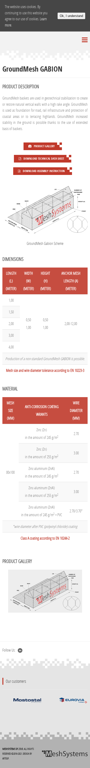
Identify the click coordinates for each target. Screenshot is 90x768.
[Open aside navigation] (84, 40)
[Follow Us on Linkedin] (20, 650)
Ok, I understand (71, 16)
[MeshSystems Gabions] (65, 753)
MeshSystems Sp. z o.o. (13, 749)
